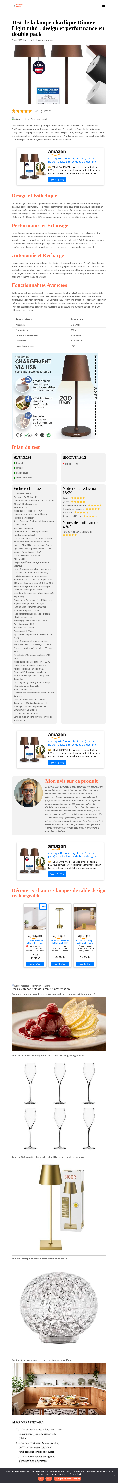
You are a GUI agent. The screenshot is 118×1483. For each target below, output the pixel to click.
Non (49, 1479)
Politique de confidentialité (67, 1479)
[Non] (114, 1475)
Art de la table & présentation (38, 40)
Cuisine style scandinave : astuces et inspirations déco (41, 1360)
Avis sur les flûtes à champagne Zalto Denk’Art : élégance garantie (48, 1055)
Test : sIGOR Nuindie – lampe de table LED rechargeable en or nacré (48, 1157)
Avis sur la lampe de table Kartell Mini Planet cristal (39, 1258)
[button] (31, 119)
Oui (41, 1479)
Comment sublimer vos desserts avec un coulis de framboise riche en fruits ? (53, 994)
